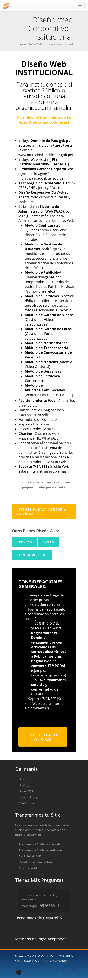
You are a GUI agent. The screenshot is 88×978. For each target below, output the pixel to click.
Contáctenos (26, 803)
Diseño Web (26, 791)
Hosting (23, 785)
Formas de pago (28, 797)
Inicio (22, 44)
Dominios (24, 779)
